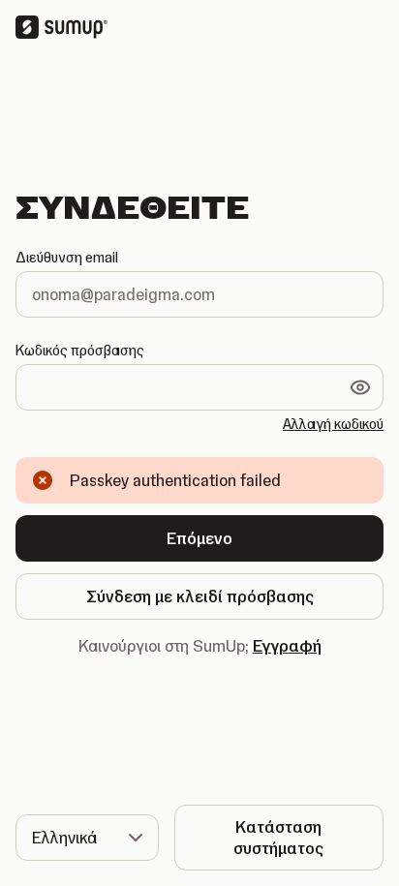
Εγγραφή (287, 646)
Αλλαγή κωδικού (333, 424)
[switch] (360, 387)
